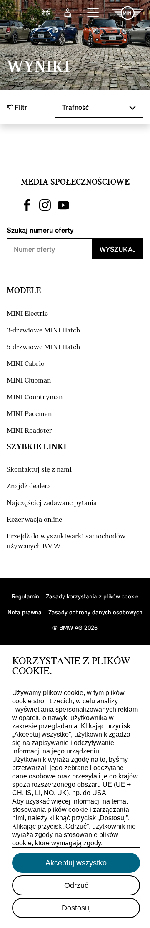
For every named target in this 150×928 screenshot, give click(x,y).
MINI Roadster (29, 431)
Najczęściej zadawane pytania (52, 503)
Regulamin (25, 596)
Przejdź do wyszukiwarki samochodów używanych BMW (66, 541)
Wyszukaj (118, 249)
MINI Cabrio (26, 364)
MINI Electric (27, 314)
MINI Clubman (29, 381)
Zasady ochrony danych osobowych (95, 612)
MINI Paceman (29, 414)
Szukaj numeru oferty (40, 230)
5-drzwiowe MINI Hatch (43, 347)
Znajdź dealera (29, 486)
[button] (93, 13)
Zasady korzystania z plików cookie (92, 596)
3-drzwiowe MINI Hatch (43, 331)
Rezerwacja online (34, 520)
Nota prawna (25, 612)
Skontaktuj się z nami (39, 470)
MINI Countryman (34, 397)
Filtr (19, 107)
